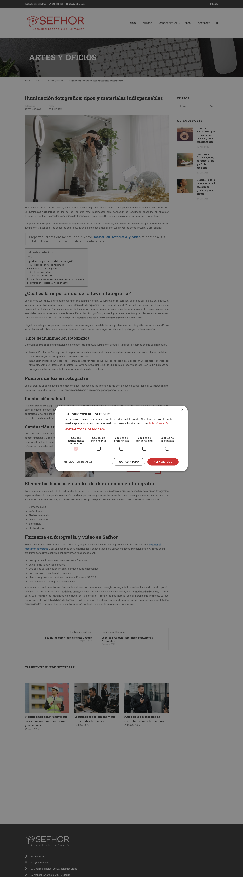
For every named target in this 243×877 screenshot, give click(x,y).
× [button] (182, 409)
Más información (159, 423)
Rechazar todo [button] (128, 461)
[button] (121, 429)
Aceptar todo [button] (163, 461)
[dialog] (121, 438)
